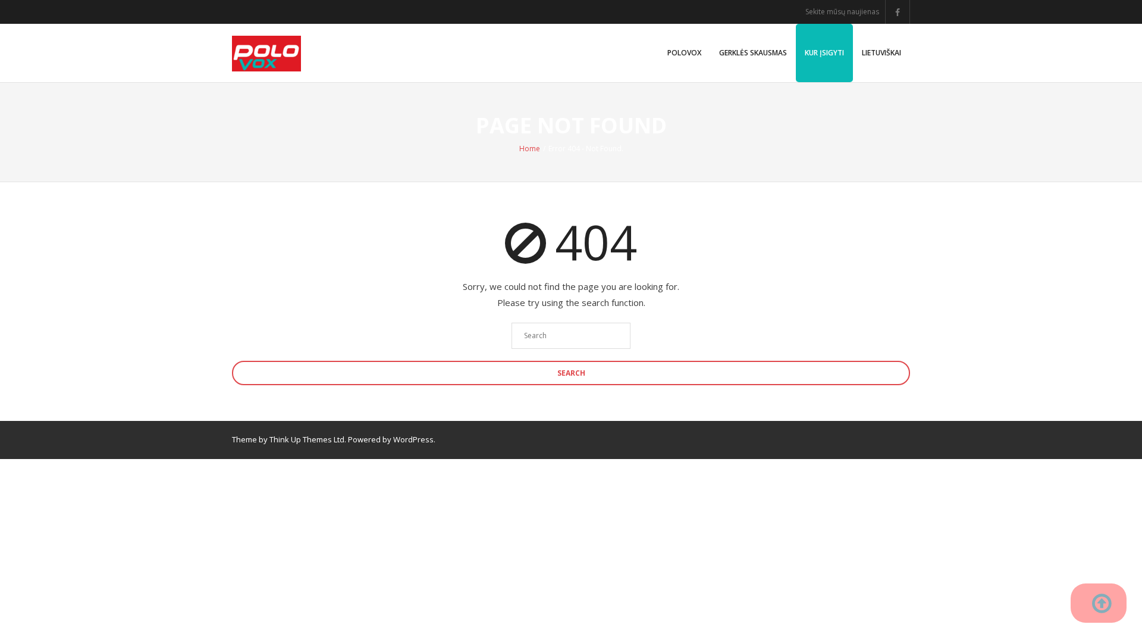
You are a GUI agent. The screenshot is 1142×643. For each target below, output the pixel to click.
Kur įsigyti (824, 53)
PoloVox (684, 53)
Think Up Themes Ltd (306, 439)
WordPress (413, 439)
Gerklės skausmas (753, 53)
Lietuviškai (881, 53)
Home (529, 148)
